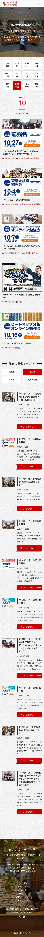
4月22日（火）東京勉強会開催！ (30, 522)
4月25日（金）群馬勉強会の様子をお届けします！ (30, 482)
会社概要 (22, 905)
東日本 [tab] (32, 372)
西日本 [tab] (11, 379)
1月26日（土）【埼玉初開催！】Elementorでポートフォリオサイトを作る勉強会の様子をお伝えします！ (30, 778)
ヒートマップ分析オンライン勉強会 (17, 343)
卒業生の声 (22, 887)
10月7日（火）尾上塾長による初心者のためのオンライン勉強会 (22, 247)
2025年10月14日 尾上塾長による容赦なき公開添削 (21, 296)
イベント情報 (22, 883)
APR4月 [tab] (36, 64)
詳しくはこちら (27, 427)
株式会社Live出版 (22, 875)
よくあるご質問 (22, 901)
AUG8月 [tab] (36, 74)
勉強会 (26, 158)
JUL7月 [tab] (26, 74)
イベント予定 (20, 204)
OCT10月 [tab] (17, 85)
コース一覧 (22, 890)
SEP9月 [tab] (7, 85)
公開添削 (27, 253)
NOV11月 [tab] (27, 85)
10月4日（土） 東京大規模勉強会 (16, 200)
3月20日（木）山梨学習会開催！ (30, 689)
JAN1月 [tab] (7, 64)
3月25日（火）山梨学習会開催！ (30, 601)
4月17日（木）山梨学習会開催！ (30, 562)
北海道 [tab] (11, 372)
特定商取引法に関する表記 (22, 912)
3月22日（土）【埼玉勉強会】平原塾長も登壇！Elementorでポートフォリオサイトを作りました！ (30, 645)
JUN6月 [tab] (17, 74)
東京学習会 (34, 158)
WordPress (19, 158)
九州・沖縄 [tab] (32, 379)
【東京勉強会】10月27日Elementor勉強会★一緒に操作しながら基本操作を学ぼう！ (21, 152)
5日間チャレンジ (22, 897)
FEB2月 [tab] (17, 64)
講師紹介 (22, 894)
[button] (39, 3)
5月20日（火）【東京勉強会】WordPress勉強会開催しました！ (30, 397)
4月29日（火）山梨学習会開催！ (30, 440)
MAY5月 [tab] (7, 74)
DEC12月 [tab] (37, 85)
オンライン (19, 253)
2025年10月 (9, 158)
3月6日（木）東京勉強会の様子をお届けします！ (29, 730)
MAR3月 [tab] (27, 64)
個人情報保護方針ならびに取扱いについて (22, 909)
